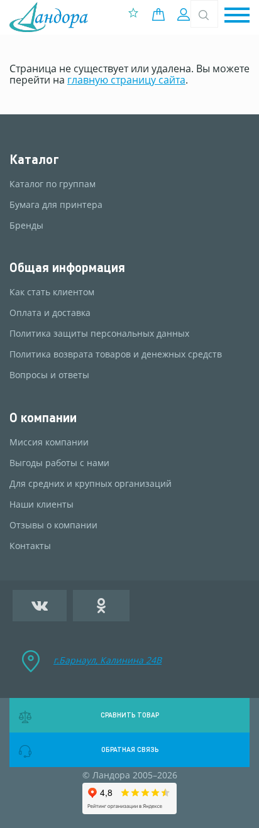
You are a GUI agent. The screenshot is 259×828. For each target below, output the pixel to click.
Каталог (34, 159)
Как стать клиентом (51, 292)
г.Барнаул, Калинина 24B (107, 660)
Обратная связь (129, 749)
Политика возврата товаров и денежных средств (115, 354)
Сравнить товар (130, 715)
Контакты (30, 546)
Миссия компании (49, 442)
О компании (43, 417)
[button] (237, 16)
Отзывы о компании (53, 525)
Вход (185, 14)
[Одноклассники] (101, 605)
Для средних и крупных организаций (90, 484)
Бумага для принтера (55, 205)
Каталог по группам (52, 184)
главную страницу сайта (126, 80)
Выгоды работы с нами (59, 463)
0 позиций (161, 14)
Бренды (26, 226)
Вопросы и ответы (49, 375)
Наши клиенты (41, 504)
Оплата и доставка (50, 313)
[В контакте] (40, 605)
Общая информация (67, 267)
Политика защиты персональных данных (99, 334)
